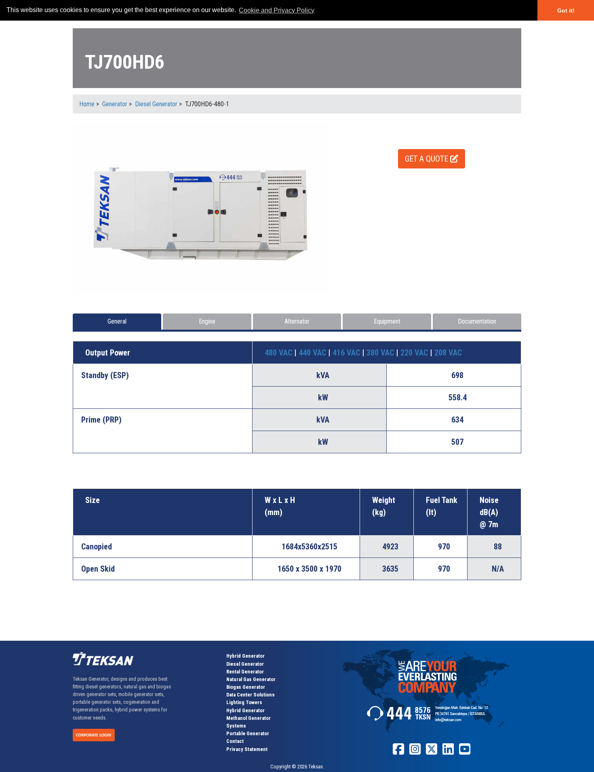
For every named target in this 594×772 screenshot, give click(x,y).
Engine (207, 321)
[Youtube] (464, 752)
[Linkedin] (448, 752)
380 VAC (381, 353)
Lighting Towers (244, 702)
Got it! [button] (566, 10)
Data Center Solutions (250, 695)
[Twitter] (431, 752)
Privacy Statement (247, 749)
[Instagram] (415, 752)
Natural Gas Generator (251, 679)
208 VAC (448, 353)
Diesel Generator (245, 664)
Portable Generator (247, 733)
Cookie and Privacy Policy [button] (276, 10)
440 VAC (313, 353)
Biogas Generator (245, 687)
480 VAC (279, 353)
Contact (235, 741)
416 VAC (347, 353)
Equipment (387, 321)
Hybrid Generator (245, 656)
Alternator (297, 321)
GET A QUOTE (427, 159)
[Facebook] (398, 752)
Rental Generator (245, 672)
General (116, 321)
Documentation (477, 321)
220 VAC (415, 353)
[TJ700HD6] (201, 208)
